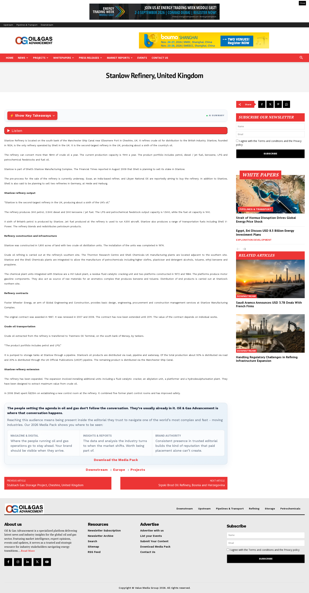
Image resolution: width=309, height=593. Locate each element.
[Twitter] (270, 104)
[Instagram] (18, 562)
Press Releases (89, 57)
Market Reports (118, 57)
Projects (39, 57)
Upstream (8, 24)
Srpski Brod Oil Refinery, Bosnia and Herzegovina (191, 485)
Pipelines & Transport (26, 24)
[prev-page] (238, 249)
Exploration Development (254, 239)
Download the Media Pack (116, 460)
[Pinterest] (278, 104)
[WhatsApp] (286, 104)
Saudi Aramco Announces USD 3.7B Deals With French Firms (269, 304)
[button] (301, 58)
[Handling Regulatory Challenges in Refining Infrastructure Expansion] (270, 333)
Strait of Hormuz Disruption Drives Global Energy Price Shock (266, 220)
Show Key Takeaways (33, 115)
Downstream (47, 24)
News (21, 57)
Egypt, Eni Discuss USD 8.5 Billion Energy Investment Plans (265, 233)
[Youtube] (47, 562)
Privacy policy (292, 549)
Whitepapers (62, 57)
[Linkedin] (27, 562)
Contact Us (160, 57)
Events (142, 57)
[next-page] (244, 249)
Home (9, 57)
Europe (119, 470)
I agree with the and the (268, 142)
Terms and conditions (270, 141)
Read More (28, 550)
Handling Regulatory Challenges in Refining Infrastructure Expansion (267, 359)
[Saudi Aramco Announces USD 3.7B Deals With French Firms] (270, 279)
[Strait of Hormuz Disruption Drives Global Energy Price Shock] (270, 194)
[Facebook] (261, 104)
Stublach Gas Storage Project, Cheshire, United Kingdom (45, 485)
